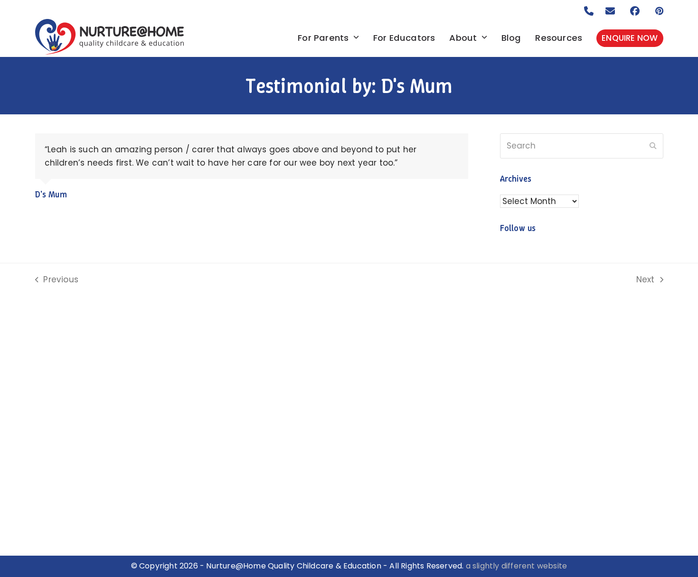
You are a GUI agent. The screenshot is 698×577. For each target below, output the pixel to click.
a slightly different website (516, 565)
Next (646, 280)
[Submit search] (653, 146)
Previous (57, 280)
